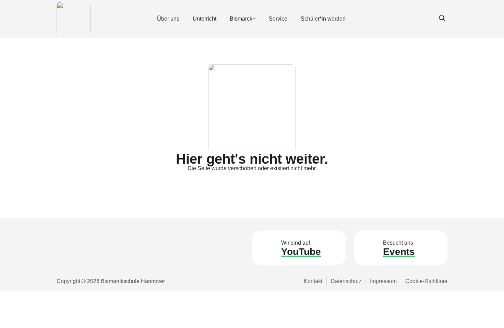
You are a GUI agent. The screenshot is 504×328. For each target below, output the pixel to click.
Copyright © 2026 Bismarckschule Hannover (111, 281)
